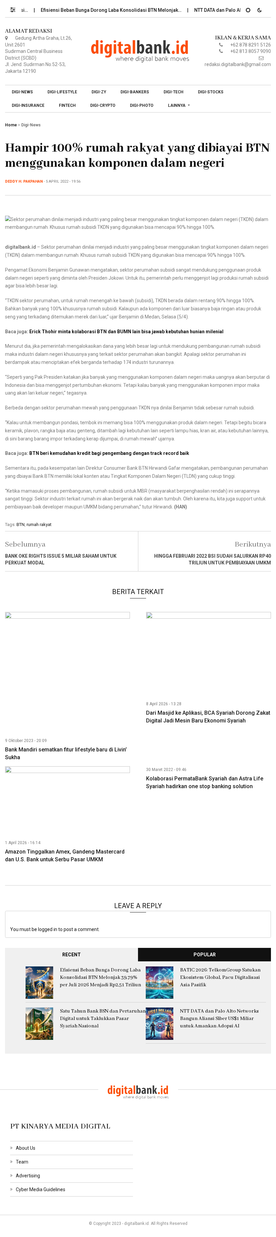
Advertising (28, 1175)
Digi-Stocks (210, 92)
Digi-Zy (99, 92)
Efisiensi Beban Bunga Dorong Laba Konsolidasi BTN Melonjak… (100, 10)
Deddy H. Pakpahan (24, 181)
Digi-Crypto (102, 105)
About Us (25, 1148)
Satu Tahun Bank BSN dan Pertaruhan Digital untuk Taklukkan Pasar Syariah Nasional (103, 1018)
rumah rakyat (39, 524)
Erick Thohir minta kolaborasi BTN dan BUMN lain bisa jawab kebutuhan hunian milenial (126, 331)
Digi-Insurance (28, 105)
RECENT (71, 954)
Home (11, 125)
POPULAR (205, 954)
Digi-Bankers (134, 92)
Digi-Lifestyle (62, 92)
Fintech (67, 105)
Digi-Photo (141, 105)
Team (22, 1162)
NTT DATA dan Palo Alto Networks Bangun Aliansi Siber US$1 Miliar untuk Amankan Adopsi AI (219, 1018)
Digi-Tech (173, 92)
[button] (16, 8)
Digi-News (22, 92)
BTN (20, 524)
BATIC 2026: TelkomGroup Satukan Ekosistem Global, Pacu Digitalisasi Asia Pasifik (220, 977)
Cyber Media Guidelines (40, 1189)
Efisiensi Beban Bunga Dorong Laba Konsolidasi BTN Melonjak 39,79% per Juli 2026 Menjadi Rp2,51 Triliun (100, 977)
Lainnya (176, 105)
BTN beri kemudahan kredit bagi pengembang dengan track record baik (109, 453)
